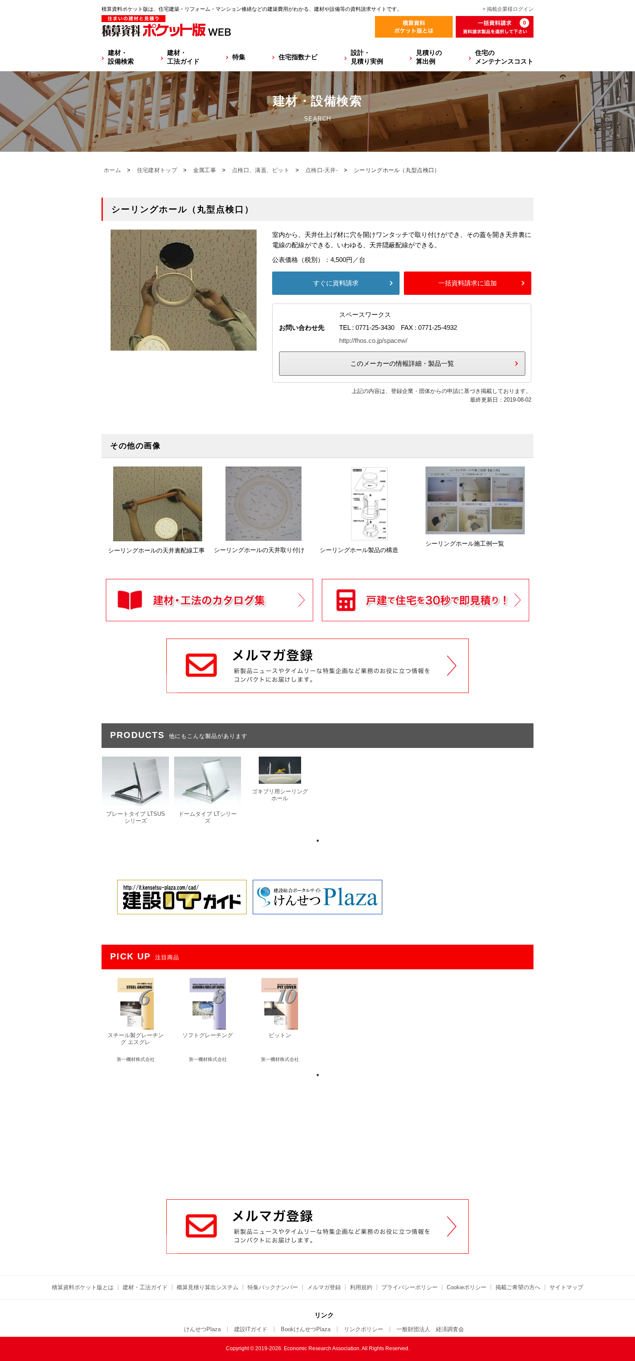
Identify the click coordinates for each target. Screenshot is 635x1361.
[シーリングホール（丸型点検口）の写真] (184, 345)
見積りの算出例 (429, 57)
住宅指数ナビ (298, 57)
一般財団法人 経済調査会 (430, 1329)
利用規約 (361, 1287)
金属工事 (204, 170)
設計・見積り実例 (367, 57)
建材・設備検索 (121, 57)
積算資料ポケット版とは (83, 1287)
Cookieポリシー (466, 1287)
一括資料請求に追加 (467, 283)
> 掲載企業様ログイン (508, 9)
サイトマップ (566, 1287)
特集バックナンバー (273, 1287)
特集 (238, 57)
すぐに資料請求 (336, 283)
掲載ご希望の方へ (517, 1287)
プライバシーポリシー (409, 1287)
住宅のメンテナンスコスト (504, 57)
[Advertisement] (317, 1133)
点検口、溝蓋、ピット (260, 170)
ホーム (112, 170)
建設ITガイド (250, 1329)
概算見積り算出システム (207, 1287)
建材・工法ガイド (183, 57)
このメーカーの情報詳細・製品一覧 (402, 363)
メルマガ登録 (324, 1287)
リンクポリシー (363, 1329)
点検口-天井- (321, 170)
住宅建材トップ (157, 170)
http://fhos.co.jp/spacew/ (373, 340)
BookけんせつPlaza (305, 1329)
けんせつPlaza (202, 1329)
